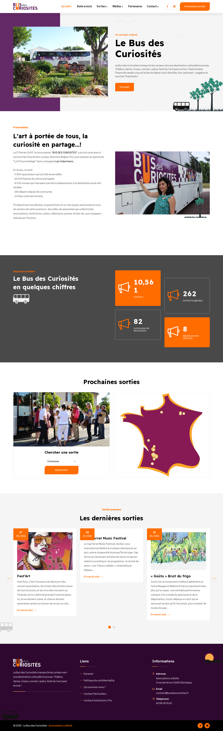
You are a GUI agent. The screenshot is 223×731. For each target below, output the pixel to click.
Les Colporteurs (64, 161)
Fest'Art (23, 576)
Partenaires (135, 6)
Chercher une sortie (61, 452)
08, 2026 (21, 534)
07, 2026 (87, 534)
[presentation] (9, 578)
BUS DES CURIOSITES (64, 152)
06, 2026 (154, 534)
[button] (109, 627)
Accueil (66, 6)
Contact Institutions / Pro (98, 700)
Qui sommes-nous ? (95, 687)
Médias (117, 6)
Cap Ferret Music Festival (105, 538)
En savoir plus (25, 610)
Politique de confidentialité (99, 680)
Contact (152, 6)
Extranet (88, 673)
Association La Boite (60, 725)
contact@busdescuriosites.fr (172, 693)
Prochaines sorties (194, 6)
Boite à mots (84, 6)
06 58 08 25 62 (164, 703)
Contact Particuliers (95, 693)
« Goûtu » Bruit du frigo (171, 576)
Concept (124, 87)
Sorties (101, 6)
